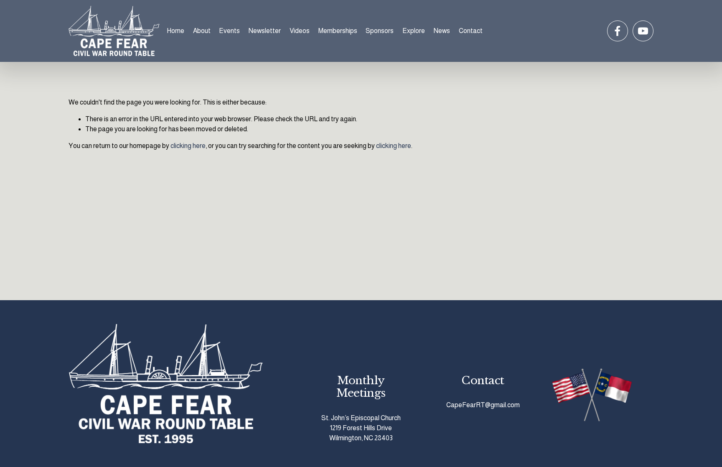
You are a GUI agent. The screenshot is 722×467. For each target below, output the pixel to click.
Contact (471, 30)
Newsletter (265, 30)
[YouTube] (643, 30)
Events (229, 30)
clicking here (188, 145)
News (442, 30)
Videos (300, 30)
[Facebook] (617, 30)
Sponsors (380, 30)
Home (175, 30)
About (202, 30)
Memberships (337, 30)
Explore (413, 30)
